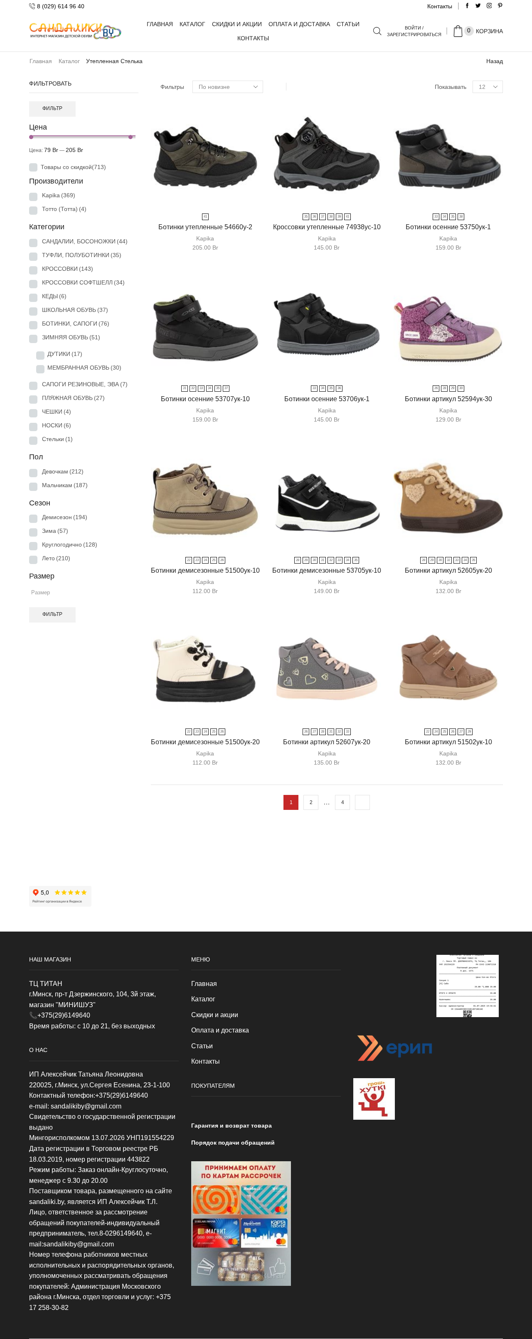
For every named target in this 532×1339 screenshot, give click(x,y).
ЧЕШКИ (56, 411)
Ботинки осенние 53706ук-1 (326, 398)
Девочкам (63, 471)
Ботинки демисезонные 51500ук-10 (205, 570)
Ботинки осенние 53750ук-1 (448, 227)
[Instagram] (489, 6)
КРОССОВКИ (67, 268)
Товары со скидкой (73, 167)
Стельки (57, 439)
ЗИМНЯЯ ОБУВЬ (71, 337)
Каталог (192, 24)
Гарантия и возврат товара (231, 1125)
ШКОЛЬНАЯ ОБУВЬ (75, 310)
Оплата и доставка (299, 24)
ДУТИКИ (64, 354)
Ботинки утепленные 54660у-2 (205, 227)
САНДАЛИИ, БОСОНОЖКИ (85, 241)
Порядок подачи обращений (233, 1142)
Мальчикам (65, 485)
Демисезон (64, 517)
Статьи (348, 24)
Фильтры (172, 86)
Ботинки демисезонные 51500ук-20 (205, 742)
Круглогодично (69, 544)
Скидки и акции (237, 24)
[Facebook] (467, 6)
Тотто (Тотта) (64, 209)
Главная (160, 24)
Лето (56, 558)
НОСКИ (56, 425)
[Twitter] (478, 6)
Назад (494, 61)
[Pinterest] (500, 6)
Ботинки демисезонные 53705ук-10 (326, 570)
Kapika (205, 238)
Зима (55, 530)
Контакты (439, 6)
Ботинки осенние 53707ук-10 (205, 398)
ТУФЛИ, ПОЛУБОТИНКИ (81, 255)
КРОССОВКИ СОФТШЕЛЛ (83, 282)
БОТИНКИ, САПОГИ (75, 323)
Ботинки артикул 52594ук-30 (448, 398)
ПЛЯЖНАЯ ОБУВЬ (73, 398)
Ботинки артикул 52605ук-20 (448, 570)
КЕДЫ (54, 296)
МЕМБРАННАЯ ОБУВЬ (84, 367)
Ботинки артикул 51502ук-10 (448, 742)
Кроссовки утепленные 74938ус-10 (327, 227)
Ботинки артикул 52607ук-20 (326, 742)
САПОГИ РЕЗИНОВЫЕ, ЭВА (85, 384)
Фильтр (52, 108)
